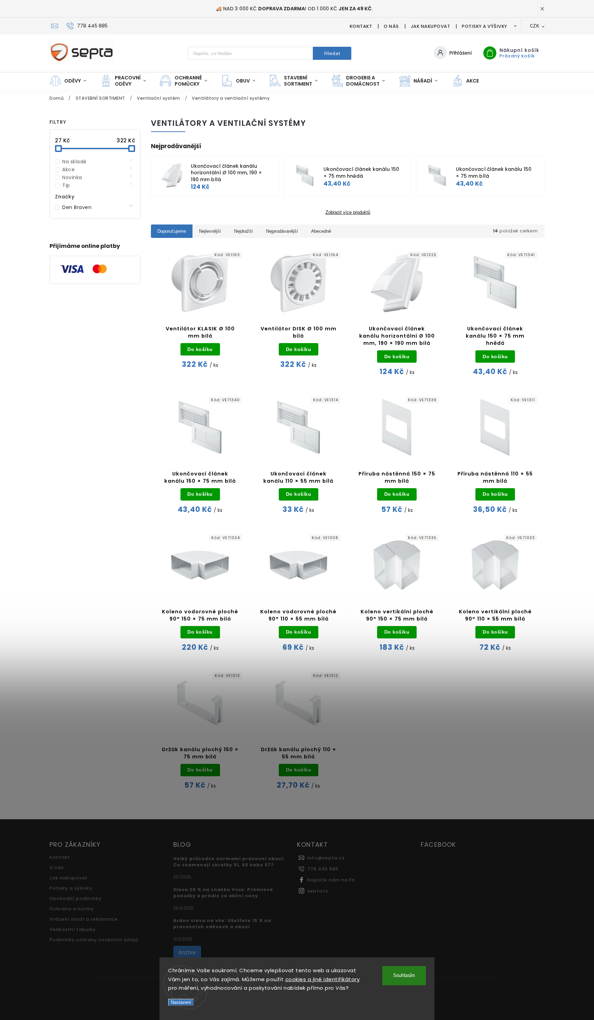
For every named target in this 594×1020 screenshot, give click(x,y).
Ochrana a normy (72, 909)
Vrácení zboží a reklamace (84, 919)
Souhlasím (404, 975)
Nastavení (181, 1002)
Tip (97, 185)
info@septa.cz (326, 858)
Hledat (332, 53)
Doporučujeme (171, 231)
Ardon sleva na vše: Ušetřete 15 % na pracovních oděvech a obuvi (222, 924)
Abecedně (321, 231)
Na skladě (97, 161)
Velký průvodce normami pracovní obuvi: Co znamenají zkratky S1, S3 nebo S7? (229, 862)
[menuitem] (71, 80)
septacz (317, 891)
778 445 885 (323, 869)
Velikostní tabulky (73, 929)
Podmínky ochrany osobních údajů (94, 940)
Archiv (187, 952)
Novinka (97, 177)
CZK (535, 26)
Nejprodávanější (282, 231)
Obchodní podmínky (75, 898)
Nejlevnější (210, 231)
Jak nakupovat (430, 26)
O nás (391, 26)
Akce (97, 169)
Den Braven (97, 207)
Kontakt (361, 26)
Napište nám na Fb (331, 880)
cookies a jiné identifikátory (322, 979)
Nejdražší (243, 231)
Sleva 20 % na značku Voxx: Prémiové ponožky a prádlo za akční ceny (223, 893)
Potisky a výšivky (484, 26)
